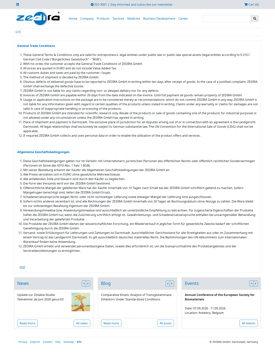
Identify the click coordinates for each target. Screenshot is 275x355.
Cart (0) (253, 4)
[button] (84, 283)
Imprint (35, 342)
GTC (18, 32)
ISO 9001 (100, 4)
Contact (47, 342)
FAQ (57, 342)
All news (82, 323)
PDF (22, 267)
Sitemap (68, 342)
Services (118, 18)
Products (103, 18)
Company (87, 18)
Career (183, 18)
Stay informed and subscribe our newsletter (141, 4)
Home (73, 18)
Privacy (23, 342)
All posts (166, 323)
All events (248, 323)
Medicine (133, 18)
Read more (27, 323)
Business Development (159, 18)
